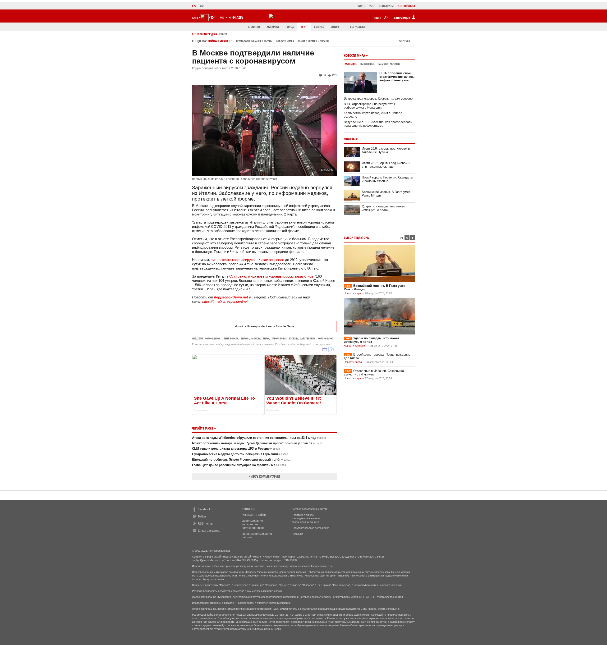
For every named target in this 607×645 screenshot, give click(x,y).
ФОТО (372, 6)
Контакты (248, 509)
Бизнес (319, 26)
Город (289, 26)
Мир (304, 26)
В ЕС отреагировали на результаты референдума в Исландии (369, 105)
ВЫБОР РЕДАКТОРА (356, 237)
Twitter (202, 516)
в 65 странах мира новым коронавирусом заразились (269, 276)
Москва (256, 338)
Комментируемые (389, 63)
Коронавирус (212, 338)
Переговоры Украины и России (254, 41)
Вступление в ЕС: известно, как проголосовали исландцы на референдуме (378, 123)
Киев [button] (195, 17)
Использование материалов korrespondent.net (253, 524)
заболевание (279, 338)
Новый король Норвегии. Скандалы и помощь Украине (387, 179)
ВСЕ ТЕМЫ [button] (404, 41)
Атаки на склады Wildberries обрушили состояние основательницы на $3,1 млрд (259, 437)
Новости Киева (353, 362)
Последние (350, 63)
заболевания (308, 338)
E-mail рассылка (209, 530)
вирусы (245, 338)
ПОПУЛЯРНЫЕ (387, 6)
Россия (223, 34)
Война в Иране (268, 41)
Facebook (204, 509)
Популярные (367, 63)
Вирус (266, 338)
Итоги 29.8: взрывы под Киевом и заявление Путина (386, 150)
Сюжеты (349, 139)
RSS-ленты (205, 523)
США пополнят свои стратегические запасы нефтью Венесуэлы (396, 76)
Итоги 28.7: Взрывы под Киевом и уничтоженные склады (386, 164)
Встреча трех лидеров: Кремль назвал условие (378, 98)
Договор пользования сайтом (309, 509)
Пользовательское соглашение (310, 527)
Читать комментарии (264, 476)
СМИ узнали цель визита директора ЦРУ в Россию (236, 448)
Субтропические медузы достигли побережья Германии (240, 454)
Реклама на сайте (254, 515)
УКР (202, 6)
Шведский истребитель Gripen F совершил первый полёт (241, 459)
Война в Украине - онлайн (313, 41)
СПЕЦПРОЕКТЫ (406, 6)
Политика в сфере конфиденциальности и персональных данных (306, 518)
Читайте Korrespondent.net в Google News (264, 326)
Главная (254, 26)
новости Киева (285, 41)
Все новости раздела (204, 34)
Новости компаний (355, 345)
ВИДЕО (361, 6)
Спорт (335, 26)
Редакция (297, 533)
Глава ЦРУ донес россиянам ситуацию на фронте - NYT (239, 465)
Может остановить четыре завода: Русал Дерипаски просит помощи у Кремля (257, 443)
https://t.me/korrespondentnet (225, 301)
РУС (194, 6)
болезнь (293, 338)
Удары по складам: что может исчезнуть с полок (383, 208)
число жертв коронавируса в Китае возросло (247, 260)
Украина (273, 26)
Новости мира (354, 55)
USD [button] (222, 17)
